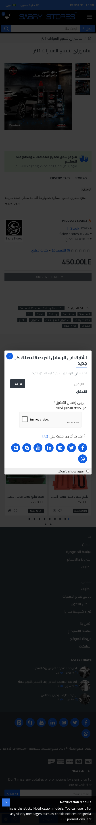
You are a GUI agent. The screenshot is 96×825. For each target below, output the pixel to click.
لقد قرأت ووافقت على (62, 436)
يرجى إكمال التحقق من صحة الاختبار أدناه (71, 405)
